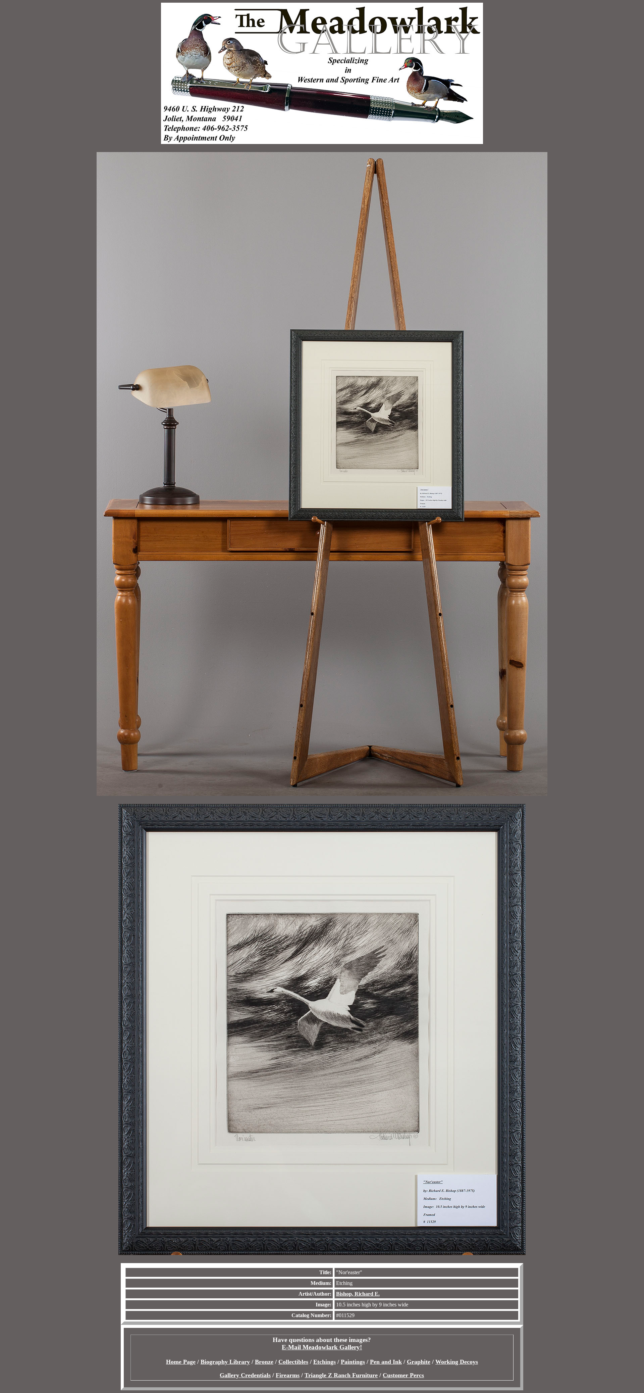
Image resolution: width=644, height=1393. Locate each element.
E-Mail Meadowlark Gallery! (322, 1347)
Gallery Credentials (245, 1375)
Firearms (288, 1375)
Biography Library (225, 1361)
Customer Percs (403, 1375)
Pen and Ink (386, 1361)
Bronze (264, 1361)
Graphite (418, 1361)
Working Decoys (456, 1361)
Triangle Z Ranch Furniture (341, 1375)
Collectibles (293, 1361)
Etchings (324, 1361)
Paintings (353, 1361)
